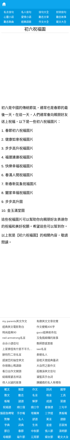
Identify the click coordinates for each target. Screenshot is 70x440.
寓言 (49, 419)
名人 (21, 419)
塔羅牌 (35, 413)
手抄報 (21, 413)
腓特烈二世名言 (11, 354)
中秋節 (35, 430)
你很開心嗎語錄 (11, 365)
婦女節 (49, 436)
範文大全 (63, 436)
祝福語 (7, 407)
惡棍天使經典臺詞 (47, 360)
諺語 (35, 419)
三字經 (49, 413)
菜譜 (63, 401)
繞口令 (35, 407)
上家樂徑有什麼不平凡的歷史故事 (22, 349)
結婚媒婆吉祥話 (11, 376)
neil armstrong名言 (13, 337)
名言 (35, 395)
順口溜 (21, 407)
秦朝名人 (42, 354)
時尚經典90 (9, 332)
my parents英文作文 (14, 321)
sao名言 (41, 349)
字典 (7, 424)
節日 (7, 430)
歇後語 (49, 407)
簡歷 (21, 389)
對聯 (7, 419)
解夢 (35, 401)
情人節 (49, 430)
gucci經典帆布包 (47, 332)
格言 (49, 395)
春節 (21, 430)
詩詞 (49, 389)
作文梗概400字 (46, 326)
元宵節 (35, 436)
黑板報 (63, 413)
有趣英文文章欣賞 (47, 321)
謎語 (21, 401)
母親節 (7, 436)
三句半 (63, 407)
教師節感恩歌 (45, 343)
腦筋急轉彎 (7, 413)
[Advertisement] (35, 67)
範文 (7, 389)
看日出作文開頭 (11, 371)
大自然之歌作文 (46, 365)
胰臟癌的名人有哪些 (49, 382)
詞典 (21, 424)
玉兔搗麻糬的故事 (47, 337)
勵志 (21, 395)
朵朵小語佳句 (10, 343)
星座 (49, 424)
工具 (63, 395)
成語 (49, 401)
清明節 (63, 430)
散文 (7, 395)
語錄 (63, 419)
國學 (63, 389)
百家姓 (63, 424)
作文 (35, 389)
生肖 (35, 424)
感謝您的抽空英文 (13, 360)
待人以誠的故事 (11, 382)
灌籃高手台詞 (45, 376)
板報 (7, 401)
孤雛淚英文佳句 (46, 371)
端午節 (21, 436)
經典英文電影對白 (13, 326)
